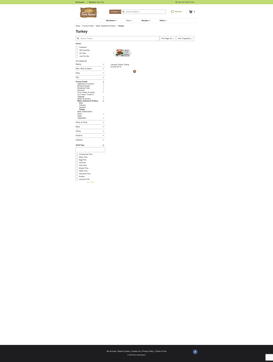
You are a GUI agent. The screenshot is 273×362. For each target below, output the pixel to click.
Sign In (180, 2)
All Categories (81, 61)
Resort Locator (124, 351)
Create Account (189, 2)
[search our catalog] (123, 12)
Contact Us (136, 351)
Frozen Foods (87, 26)
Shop (78, 26)
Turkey (121, 26)
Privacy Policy (148, 351)
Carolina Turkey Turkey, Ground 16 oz (120, 66)
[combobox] (115, 12)
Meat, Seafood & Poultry (105, 26)
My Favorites (80, 2)
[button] (103, 64)
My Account (111, 351)
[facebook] (195, 353)
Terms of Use (161, 351)
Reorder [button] (178, 12)
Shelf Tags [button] (80, 145)
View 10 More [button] (90, 182)
